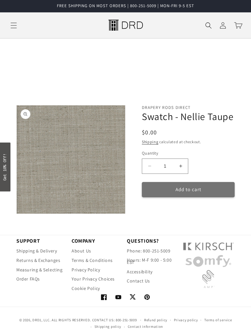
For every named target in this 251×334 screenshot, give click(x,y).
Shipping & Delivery (36, 252)
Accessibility (140, 272)
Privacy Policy (86, 270)
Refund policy (155, 320)
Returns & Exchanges (38, 260)
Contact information (145, 326)
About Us (81, 252)
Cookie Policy (86, 288)
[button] (14, 25)
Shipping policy (108, 326)
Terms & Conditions (92, 260)
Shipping (150, 141)
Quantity (150, 153)
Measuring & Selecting (39, 270)
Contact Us (138, 281)
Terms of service (218, 320)
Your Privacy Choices (93, 279)
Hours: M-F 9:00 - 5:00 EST (149, 261)
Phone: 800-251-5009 (148, 252)
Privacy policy (186, 320)
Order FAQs (28, 279)
